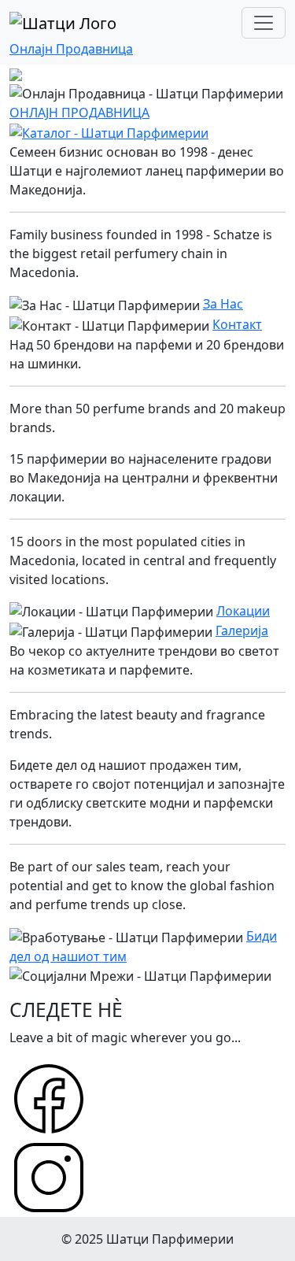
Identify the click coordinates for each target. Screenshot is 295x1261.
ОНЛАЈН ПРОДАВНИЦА (79, 112)
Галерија (242, 630)
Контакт (237, 324)
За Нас (223, 303)
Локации (243, 610)
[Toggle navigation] (264, 23)
